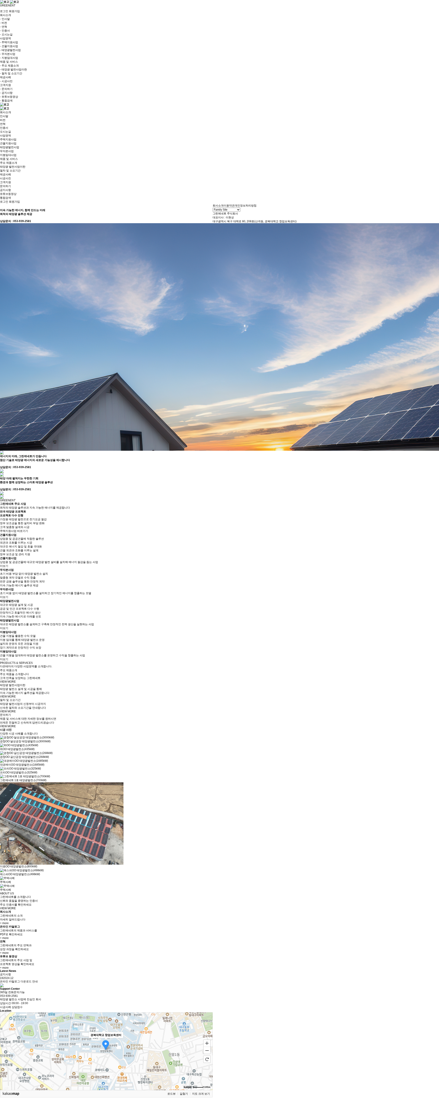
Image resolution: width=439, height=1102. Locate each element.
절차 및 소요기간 (10, 170)
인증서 (4, 127)
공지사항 (5, 190)
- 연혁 (3, 26)
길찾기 (184, 1093)
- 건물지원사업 (9, 46)
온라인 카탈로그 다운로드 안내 (19, 981)
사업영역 (5, 135)
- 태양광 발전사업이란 (13, 69)
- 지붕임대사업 (9, 57)
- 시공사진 (6, 81)
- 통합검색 (6, 100)
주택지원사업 (8, 139)
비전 (2, 120)
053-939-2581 (9, 995)
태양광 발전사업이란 (12, 166)
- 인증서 (5, 30)
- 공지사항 (6, 92)
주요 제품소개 (8, 162)
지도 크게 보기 (201, 1093)
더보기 (4, 566)
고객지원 (5, 182)
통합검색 (5, 197)
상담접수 (17, 1007)
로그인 (4, 11)
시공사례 (5, 1007)
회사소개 (5, 112)
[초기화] (207, 1059)
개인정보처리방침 (246, 205)
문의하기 (5, 186)
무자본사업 (7, 151)
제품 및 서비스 (9, 159)
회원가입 (14, 11)
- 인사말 (5, 19)
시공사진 (5, 178)
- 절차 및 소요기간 (11, 73)
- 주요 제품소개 (9, 65)
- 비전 (3, 22)
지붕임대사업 (8, 155)
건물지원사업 (8, 143)
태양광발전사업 (9, 147)
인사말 (4, 116)
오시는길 (5, 131)
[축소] (207, 1050)
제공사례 (5, 174)
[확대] (207, 1043)
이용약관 (229, 205)
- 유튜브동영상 (9, 96)
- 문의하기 (6, 89)
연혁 (2, 124)
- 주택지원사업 (9, 42)
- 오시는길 (6, 34)
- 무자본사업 (7, 54)
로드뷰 (171, 1093)
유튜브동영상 (8, 194)
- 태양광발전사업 (10, 50)
